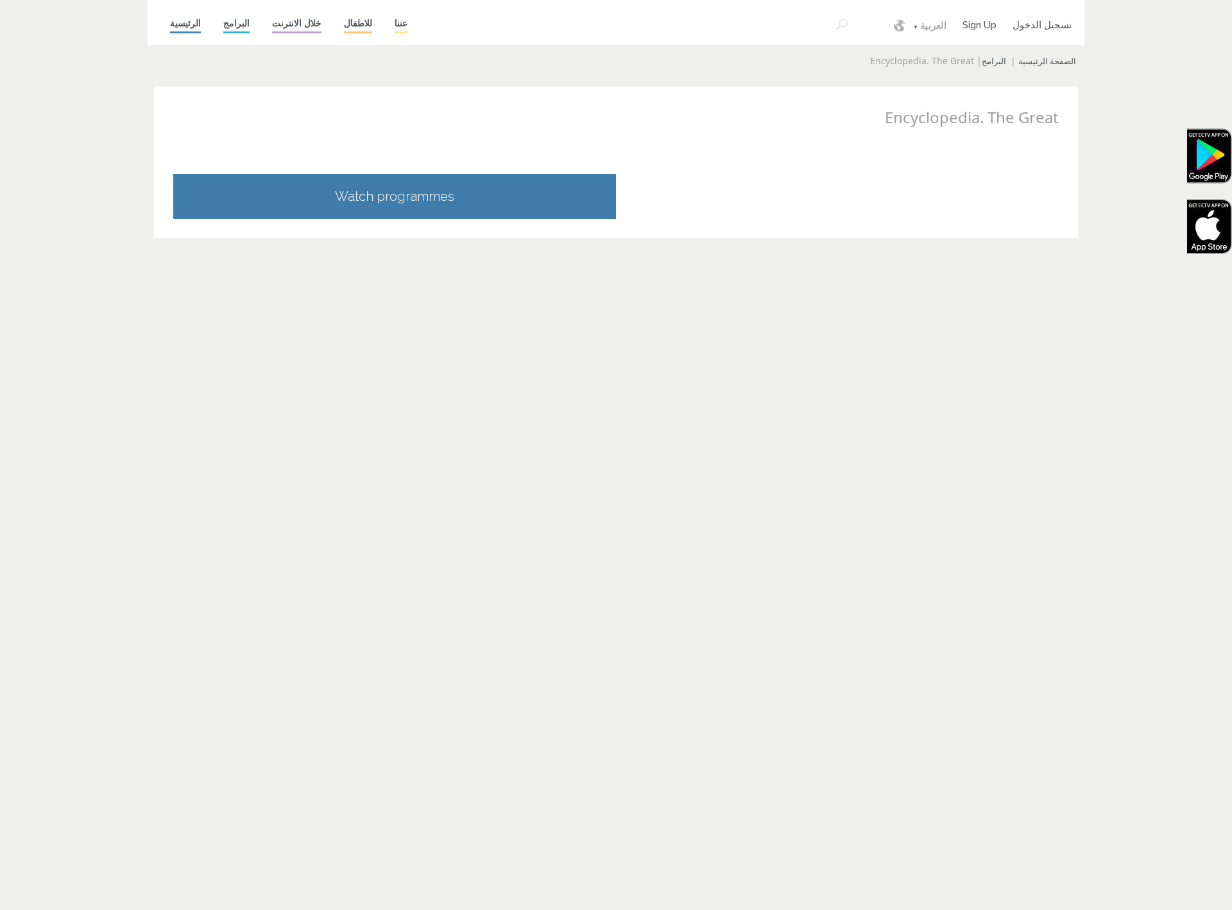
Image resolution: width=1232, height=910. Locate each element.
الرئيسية (185, 23)
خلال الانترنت (296, 23)
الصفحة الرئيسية (1047, 61)
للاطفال (358, 23)
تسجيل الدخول (1042, 23)
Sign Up (980, 23)
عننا (401, 23)
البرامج (236, 23)
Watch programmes (394, 196)
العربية (933, 25)
